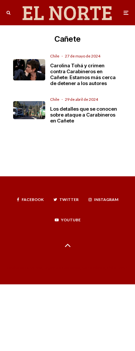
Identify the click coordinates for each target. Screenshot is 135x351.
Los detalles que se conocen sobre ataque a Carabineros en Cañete (83, 115)
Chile (54, 56)
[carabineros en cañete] (29, 110)
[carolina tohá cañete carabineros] (29, 69)
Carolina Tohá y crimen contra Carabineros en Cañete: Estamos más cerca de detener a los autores (83, 74)
